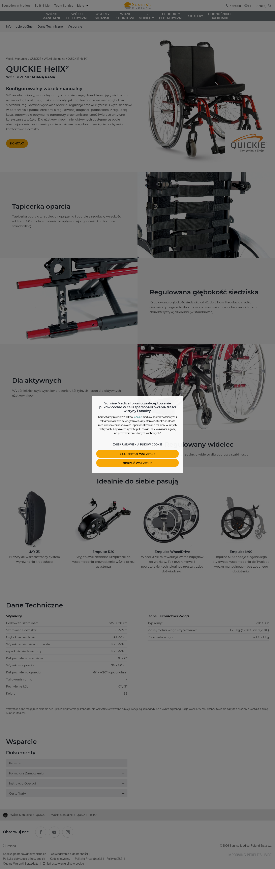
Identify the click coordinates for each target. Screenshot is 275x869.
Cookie (138, 416)
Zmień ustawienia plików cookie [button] (137, 444)
